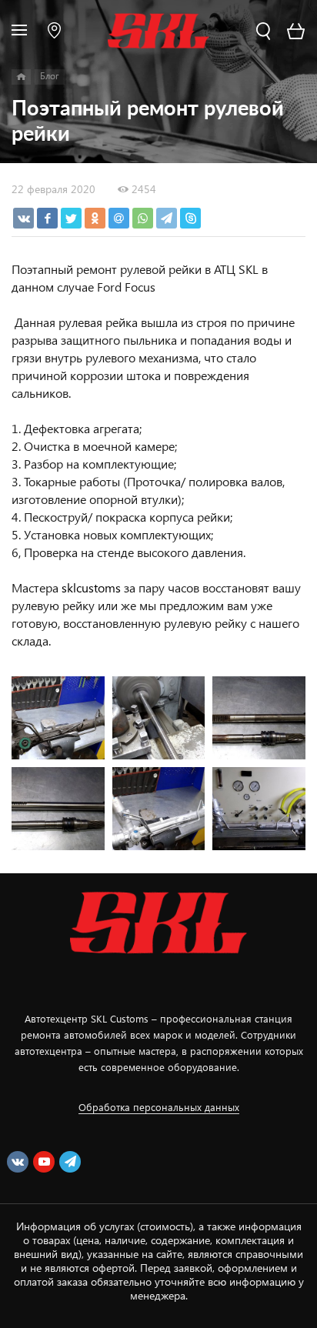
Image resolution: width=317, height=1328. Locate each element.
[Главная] (21, 77)
